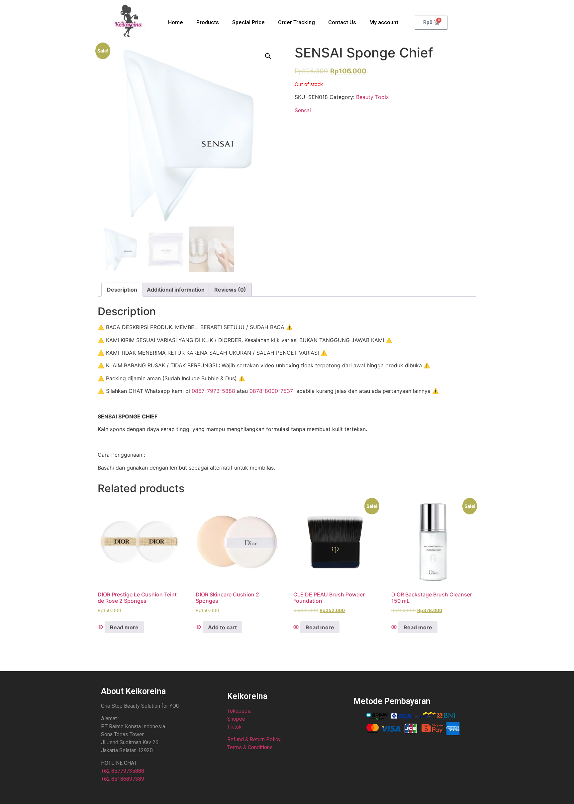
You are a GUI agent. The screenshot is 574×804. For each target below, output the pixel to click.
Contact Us (342, 22)
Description (122, 289)
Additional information (176, 289)
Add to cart (222, 627)
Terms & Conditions (250, 747)
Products (207, 22)
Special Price (248, 22)
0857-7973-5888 (213, 391)
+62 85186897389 (122, 779)
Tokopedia (239, 711)
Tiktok (234, 727)
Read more (124, 627)
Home (175, 22)
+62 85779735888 (122, 771)
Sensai (303, 110)
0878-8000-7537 (271, 391)
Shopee (236, 719)
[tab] (122, 290)
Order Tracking (296, 22)
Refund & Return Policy (254, 739)
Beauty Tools (372, 97)
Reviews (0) (230, 289)
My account (383, 22)
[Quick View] (101, 627)
